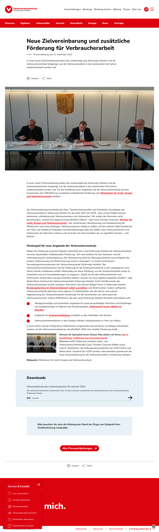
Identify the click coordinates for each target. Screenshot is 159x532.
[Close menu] (38, 484)
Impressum (98, 529)
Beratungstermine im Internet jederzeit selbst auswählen (57, 287)
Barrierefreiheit (116, 529)
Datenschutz (81, 529)
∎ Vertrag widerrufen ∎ (140, 529)
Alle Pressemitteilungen (77, 448)
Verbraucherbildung (60, 315)
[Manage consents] (154, 527)
